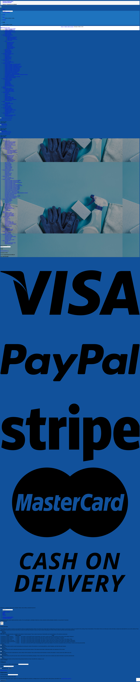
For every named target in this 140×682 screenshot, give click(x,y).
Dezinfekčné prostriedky (9, 75)
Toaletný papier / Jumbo (7, 88)
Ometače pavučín (8, 58)
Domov (62, 26)
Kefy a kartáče (7, 210)
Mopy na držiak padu (11, 47)
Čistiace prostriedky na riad (10, 183)
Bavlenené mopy (10, 43)
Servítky (6, 95)
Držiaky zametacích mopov (12, 39)
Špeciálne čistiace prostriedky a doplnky (12, 76)
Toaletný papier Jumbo (9, 90)
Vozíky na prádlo (8, 32)
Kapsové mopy (10, 44)
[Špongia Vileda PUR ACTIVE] (6, 118)
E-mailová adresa (4, 674)
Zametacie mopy (10, 46)
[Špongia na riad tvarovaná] (5, 131)
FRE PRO (6, 114)
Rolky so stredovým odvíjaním (10, 99)
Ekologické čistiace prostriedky (11, 193)
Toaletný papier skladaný (9, 91)
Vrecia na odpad (8, 105)
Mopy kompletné (8, 50)
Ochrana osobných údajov (8, 1)
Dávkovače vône (8, 238)
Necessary (4, 632)
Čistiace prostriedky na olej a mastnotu (12, 68)
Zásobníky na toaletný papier (10, 109)
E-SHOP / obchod (6, 12)
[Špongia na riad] (3, 124)
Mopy (6, 41)
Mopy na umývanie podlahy (8, 34)
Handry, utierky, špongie (68, 26)
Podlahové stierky (8, 51)
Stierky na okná (8, 54)
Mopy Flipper (9, 45)
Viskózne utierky (8, 80)
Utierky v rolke (7, 94)
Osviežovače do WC (9, 116)
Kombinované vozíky (9, 30)
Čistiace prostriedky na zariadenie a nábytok (13, 66)
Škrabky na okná (8, 57)
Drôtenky (6, 209)
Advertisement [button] (3, 653)
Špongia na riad (3, 126)
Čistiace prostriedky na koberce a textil (12, 69)
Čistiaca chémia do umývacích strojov (12, 71)
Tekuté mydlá (7, 102)
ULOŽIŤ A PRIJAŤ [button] (3, 659)
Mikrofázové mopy (10, 42)
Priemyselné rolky (8, 100)
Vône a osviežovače (6, 112)
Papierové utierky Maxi (9, 98)
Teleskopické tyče (8, 56)
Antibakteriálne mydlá (9, 103)
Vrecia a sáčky (5, 104)
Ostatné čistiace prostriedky (10, 77)
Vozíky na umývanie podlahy (10, 28)
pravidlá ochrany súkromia (66, 678)
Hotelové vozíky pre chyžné (10, 31)
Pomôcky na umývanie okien (8, 53)
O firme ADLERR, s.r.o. (4, 250)
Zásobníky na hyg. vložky (9, 111)
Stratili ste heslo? (3, 670)
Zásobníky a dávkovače (7, 107)
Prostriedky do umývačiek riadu (11, 196)
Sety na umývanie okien (9, 62)
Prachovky (7, 202)
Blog (3, 17)
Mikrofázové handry (8, 84)
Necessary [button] (2, 630)
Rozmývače (7, 55)
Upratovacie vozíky (6, 27)
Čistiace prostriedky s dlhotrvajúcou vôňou (13, 67)
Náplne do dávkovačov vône (10, 115)
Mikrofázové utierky (8, 79)
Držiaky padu (9, 40)
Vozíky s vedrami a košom (10, 29)
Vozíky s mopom (8, 60)
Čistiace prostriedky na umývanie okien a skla (13, 185)
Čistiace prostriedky (6, 63)
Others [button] (1, 656)
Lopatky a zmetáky (8, 167)
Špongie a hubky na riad (9, 85)
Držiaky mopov (7, 36)
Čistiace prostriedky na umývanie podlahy (13, 64)
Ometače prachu (8, 168)
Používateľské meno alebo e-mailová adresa (9, 664)
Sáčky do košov (8, 106)
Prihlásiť (10, 668)
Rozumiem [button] (66, 620)
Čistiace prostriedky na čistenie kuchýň (12, 70)
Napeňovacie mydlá (8, 230)
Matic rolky (7, 225)
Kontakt (4, 19)
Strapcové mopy (10, 48)
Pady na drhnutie (8, 52)
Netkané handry (8, 82)
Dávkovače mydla (8, 110)
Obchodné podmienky (7, 2)
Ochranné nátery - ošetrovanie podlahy (12, 73)
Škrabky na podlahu (8, 166)
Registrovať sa (3, 680)
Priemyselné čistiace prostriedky (11, 72)
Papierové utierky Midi (9, 97)
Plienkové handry (8, 203)
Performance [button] (2, 647)
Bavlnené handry (8, 83)
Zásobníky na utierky (9, 108)
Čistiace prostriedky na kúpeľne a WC (12, 65)
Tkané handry (7, 81)
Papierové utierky (6, 92)
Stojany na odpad (8, 33)
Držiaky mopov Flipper (11, 38)
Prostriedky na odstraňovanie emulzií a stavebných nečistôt (16, 74)
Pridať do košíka (3, 123)
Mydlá (4, 101)
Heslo (1, 666)
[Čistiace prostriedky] (4, 7)
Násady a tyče (7, 49)
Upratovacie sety (6, 59)
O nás (4, 14)
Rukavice (4, 86)
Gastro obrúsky (8, 96)
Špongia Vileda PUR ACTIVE (5, 119)
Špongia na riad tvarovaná (5, 133)
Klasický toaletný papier (9, 89)
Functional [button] (2, 644)
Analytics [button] (2, 650)
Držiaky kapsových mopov (12, 37)
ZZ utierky (7, 93)
